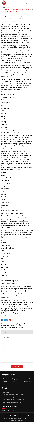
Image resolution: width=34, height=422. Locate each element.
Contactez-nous (28, 381)
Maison (4, 7)
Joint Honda (6, 392)
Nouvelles (5, 381)
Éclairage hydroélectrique (8, 410)
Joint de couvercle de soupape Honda (13, 394)
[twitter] (10, 415)
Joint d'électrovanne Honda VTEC (12, 402)
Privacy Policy (28, 418)
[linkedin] (20, 415)
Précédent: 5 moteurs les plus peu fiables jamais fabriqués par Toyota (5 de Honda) (15, 325)
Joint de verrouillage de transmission (13, 397)
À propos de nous (18, 379)
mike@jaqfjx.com (19, 420)
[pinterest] (15, 415)
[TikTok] (24, 415)
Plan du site (6, 384)
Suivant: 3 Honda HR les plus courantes (13, 327)
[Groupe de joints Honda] (6, 3)
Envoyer (17, 366)
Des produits (27, 379)
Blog (8, 7)
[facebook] (6, 415)
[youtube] (29, 415)
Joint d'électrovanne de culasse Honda (13, 399)
